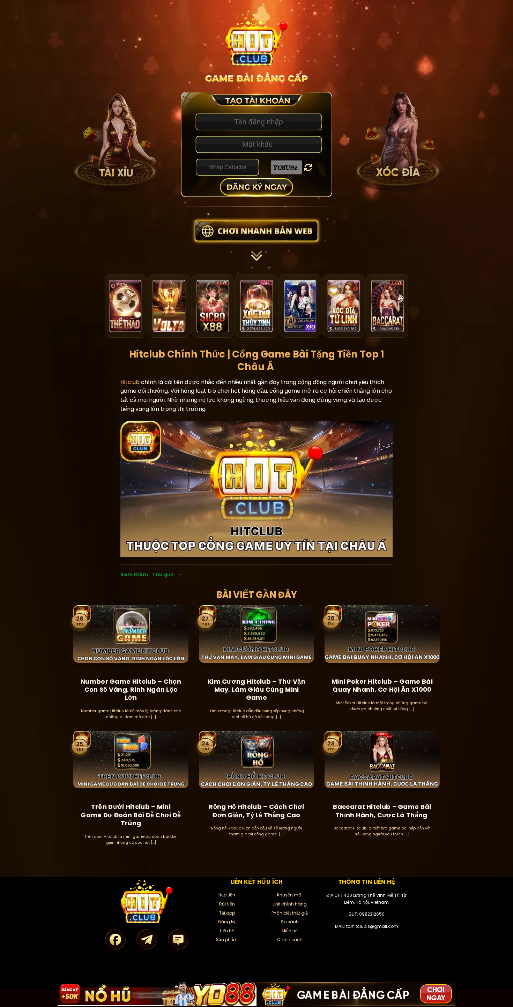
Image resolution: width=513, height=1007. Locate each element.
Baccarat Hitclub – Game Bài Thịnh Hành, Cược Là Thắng (382, 811)
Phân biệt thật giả (290, 913)
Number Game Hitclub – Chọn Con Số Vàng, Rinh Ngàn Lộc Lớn (131, 689)
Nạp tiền (226, 895)
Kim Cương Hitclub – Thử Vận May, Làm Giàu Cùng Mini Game (256, 689)
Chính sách (290, 939)
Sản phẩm (227, 939)
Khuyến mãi (290, 895)
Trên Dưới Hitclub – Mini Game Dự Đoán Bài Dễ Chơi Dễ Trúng (131, 815)
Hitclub (130, 382)
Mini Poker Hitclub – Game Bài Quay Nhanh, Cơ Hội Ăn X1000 (382, 685)
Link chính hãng (290, 904)
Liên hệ (227, 931)
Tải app (227, 913)
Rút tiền (227, 904)
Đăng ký (227, 922)
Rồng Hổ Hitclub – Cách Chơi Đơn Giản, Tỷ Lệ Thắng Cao (256, 811)
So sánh (290, 922)
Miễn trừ (290, 931)
